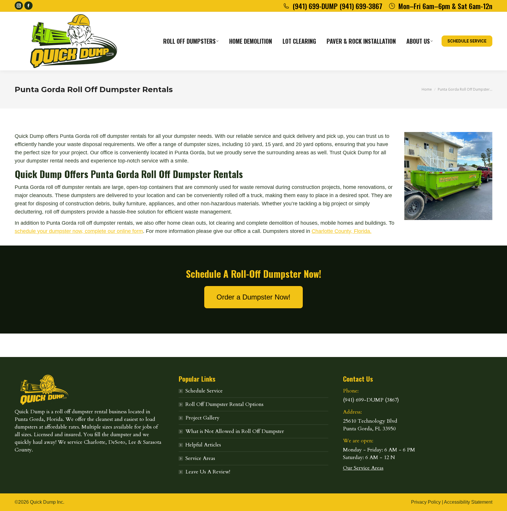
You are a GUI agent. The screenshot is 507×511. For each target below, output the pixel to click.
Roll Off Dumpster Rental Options (224, 404)
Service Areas (200, 458)
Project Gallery (202, 418)
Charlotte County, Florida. (341, 231)
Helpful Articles (203, 445)
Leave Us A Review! (207, 472)
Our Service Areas (363, 468)
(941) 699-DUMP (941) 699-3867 (337, 5)
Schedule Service (204, 391)
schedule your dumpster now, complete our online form (79, 231)
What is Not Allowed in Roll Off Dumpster (234, 431)
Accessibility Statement (468, 502)
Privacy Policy (426, 502)
